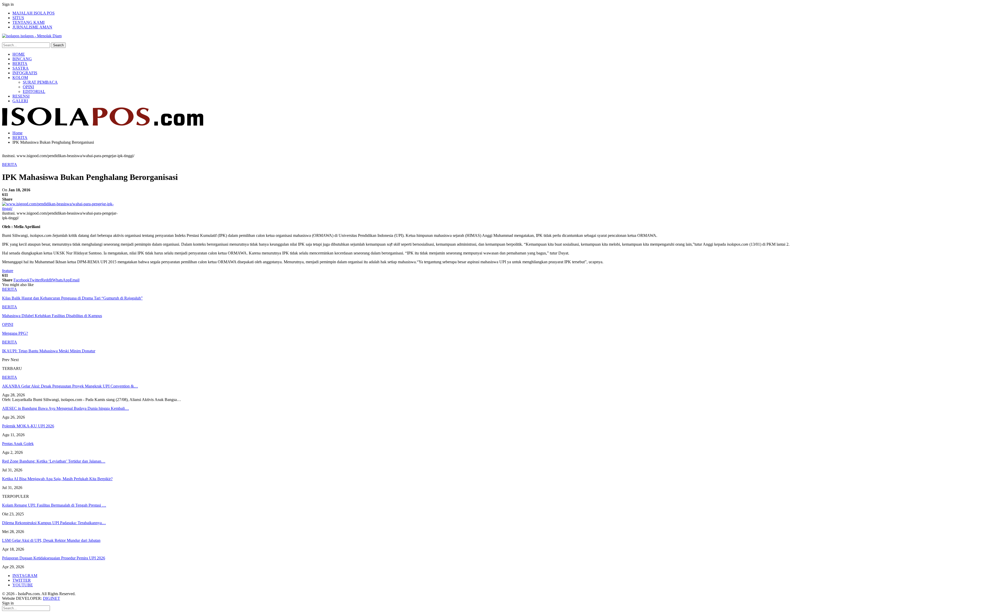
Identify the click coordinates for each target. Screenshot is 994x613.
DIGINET (51, 598)
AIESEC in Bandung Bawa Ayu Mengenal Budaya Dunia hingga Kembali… (65, 408)
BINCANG (22, 59)
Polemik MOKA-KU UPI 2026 (28, 426)
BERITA (19, 63)
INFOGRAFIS (24, 73)
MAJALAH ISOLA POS (33, 13)
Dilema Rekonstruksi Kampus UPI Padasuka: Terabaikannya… (54, 523)
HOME (18, 54)
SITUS (18, 18)
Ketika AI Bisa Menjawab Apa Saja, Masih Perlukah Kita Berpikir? (57, 479)
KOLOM (20, 77)
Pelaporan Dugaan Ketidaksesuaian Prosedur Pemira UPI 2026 (53, 558)
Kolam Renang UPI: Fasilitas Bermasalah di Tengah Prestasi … (54, 505)
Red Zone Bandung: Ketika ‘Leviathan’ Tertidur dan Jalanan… (53, 461)
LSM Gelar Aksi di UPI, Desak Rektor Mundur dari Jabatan (51, 540)
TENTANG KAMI (28, 22)
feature (7, 270)
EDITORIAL (34, 91)
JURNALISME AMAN (32, 27)
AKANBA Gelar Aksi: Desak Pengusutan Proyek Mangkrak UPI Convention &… (70, 386)
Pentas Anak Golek (18, 443)
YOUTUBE (22, 585)
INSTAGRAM (24, 575)
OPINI (28, 87)
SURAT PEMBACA (40, 82)
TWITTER (21, 580)
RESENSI (21, 96)
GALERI (20, 101)
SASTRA (20, 68)
